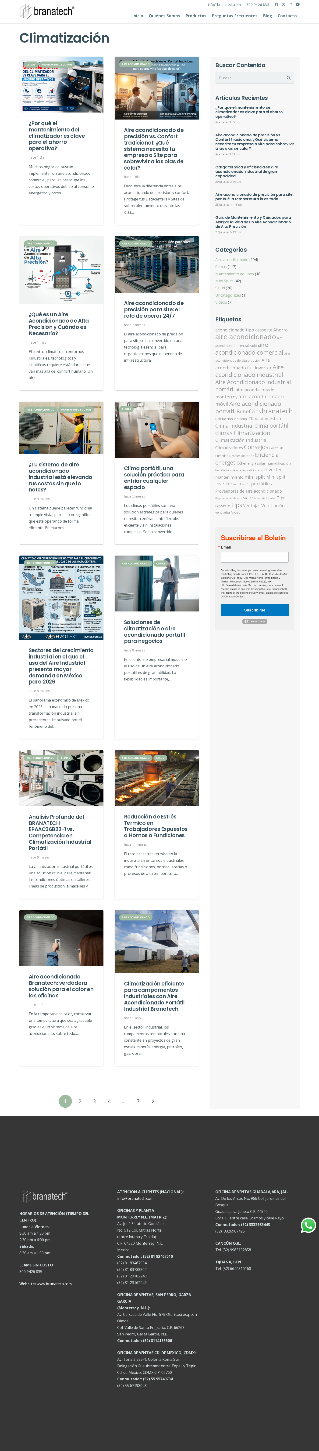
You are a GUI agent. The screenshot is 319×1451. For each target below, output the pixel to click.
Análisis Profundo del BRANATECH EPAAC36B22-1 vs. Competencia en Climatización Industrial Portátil (60, 832)
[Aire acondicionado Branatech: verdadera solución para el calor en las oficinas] (61, 938)
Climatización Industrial (241, 440)
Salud (220, 288)
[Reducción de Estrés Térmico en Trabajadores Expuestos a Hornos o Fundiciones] (157, 778)
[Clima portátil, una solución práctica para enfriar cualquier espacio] (157, 430)
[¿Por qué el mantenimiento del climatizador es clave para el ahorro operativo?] (61, 85)
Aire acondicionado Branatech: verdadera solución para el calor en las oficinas (61, 986)
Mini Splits (224, 281)
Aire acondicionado (231, 259)
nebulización (241, 484)
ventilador (222, 512)
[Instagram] (290, 5)
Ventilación (273, 505)
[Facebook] (276, 4)
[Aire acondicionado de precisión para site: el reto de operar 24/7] (157, 264)
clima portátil (271, 425)
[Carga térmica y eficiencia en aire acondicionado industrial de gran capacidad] (254, 175)
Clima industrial (234, 425)
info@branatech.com (135, 1198)
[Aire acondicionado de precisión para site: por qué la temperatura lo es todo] (254, 200)
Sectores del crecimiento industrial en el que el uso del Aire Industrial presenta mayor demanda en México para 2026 (61, 666)
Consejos (256, 447)
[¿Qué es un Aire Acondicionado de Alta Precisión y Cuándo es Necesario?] (61, 270)
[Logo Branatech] (47, 12)
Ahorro (280, 330)
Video (236, 512)
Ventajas (251, 505)
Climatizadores (229, 447)
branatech (277, 411)
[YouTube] (298, 4)
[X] (283, 4)
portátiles (261, 483)
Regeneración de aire (228, 498)
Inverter (273, 469)
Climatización (252, 433)
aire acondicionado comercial (249, 348)
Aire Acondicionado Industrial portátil (253, 385)
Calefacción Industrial (231, 419)
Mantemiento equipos (234, 273)
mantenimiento (229, 477)
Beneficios (249, 411)
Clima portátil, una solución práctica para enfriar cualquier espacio (154, 478)
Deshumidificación (241, 456)
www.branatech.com (54, 1283)
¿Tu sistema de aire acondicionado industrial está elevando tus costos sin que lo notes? (60, 477)
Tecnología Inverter (264, 498)
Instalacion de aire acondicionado (239, 470)
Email (226, 547)
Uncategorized (228, 295)
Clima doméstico (264, 418)
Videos (221, 302)
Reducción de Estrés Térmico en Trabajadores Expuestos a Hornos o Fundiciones (156, 826)
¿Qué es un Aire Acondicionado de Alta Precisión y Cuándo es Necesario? (59, 324)
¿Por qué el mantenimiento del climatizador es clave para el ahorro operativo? (57, 136)
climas (224, 433)
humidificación (278, 463)
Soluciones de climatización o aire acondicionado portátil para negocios (154, 631)
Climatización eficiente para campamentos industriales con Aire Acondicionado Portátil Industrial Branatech (154, 996)
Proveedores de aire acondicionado (248, 491)
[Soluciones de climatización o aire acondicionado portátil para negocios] (157, 584)
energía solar (254, 463)
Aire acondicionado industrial (249, 371)
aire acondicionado (245, 336)
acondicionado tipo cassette (243, 330)
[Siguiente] (152, 1101)
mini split (255, 476)
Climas (221, 266)
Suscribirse (255, 610)
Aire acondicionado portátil (248, 407)
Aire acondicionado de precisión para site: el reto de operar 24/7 (154, 309)
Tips (236, 505)
